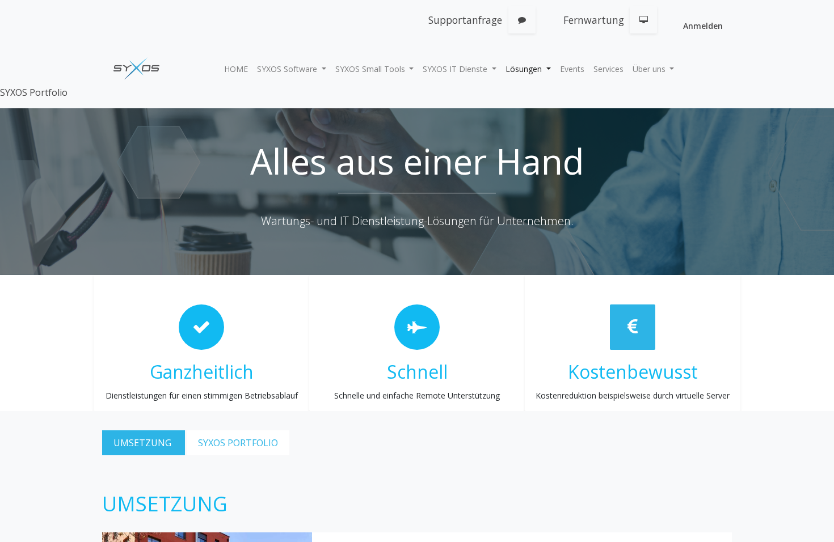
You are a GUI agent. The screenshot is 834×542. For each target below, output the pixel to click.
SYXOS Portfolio (34, 92)
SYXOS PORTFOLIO (238, 443)
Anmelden (703, 25)
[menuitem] (236, 68)
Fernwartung (593, 20)
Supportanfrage (465, 20)
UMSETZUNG (143, 443)
